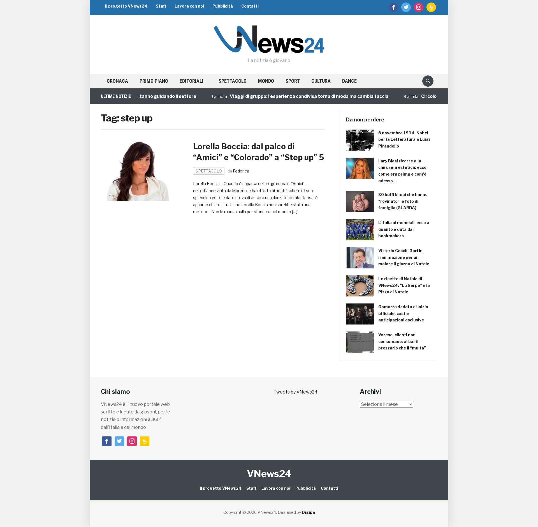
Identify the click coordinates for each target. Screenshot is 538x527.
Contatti (250, 6)
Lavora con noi (189, 6)
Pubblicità (222, 6)
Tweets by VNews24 (295, 392)
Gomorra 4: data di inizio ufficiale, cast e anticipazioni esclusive (403, 313)
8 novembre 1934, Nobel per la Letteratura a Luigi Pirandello (404, 139)
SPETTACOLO (233, 81)
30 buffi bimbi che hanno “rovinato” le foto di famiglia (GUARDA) (403, 201)
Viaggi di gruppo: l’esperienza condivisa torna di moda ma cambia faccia (300, 96)
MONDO (266, 81)
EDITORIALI (191, 81)
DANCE (349, 81)
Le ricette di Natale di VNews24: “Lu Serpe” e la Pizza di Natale (404, 285)
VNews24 (269, 473)
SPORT (293, 81)
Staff (161, 6)
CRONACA (117, 81)
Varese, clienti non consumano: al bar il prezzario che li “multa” (402, 341)
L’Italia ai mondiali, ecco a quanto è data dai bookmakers (403, 229)
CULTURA (321, 81)
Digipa (308, 512)
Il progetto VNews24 (126, 6)
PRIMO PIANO (154, 81)
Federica (241, 171)
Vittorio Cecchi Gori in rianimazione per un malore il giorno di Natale (403, 257)
